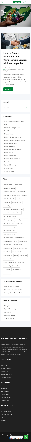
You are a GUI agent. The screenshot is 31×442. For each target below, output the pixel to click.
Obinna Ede (8, 67)
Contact (3, 420)
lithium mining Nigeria (9, 223)
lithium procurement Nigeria (10, 227)
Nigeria (16, 255)
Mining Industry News (10, 143)
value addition (7, 273)
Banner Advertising (9, 315)
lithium (19, 213)
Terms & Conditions (6, 414)
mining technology (8, 255)
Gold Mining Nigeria (17, 202)
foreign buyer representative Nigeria (12, 195)
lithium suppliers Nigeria (9, 230)
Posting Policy (5, 394)
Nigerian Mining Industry (9, 266)
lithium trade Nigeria (8, 237)
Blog (7, 69)
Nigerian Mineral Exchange (12, 159)
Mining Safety (8, 152)
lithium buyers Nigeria (9, 220)
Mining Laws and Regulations (13, 149)
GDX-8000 (24, 195)
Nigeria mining (23, 255)
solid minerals (7, 269)
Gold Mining (7, 131)
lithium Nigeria (19, 223)
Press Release (8, 162)
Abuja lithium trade (8, 184)
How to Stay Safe (6, 411)
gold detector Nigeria (21, 198)
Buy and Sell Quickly (10, 309)
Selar (18, 266)
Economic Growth (21, 191)
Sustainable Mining (10, 165)
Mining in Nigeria (7, 244)
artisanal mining (18, 184)
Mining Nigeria (7, 251)
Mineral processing (19, 237)
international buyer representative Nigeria (13, 209)
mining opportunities (17, 251)
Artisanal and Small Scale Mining (14, 121)
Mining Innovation (18, 244)
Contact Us (4, 388)
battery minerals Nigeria (9, 188)
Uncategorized (8, 168)
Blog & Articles (5, 391)
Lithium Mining (8, 134)
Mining (15, 241)
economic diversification (9, 191)
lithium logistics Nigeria (21, 220)
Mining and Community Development (15, 140)
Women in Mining (9, 171)
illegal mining (7, 205)
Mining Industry (23, 241)
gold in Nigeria (7, 202)
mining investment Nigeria (20, 248)
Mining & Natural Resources (16, 69)
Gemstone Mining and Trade (12, 128)
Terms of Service (6, 397)
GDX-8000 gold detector (9, 198)
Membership (7, 312)
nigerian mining (21, 262)
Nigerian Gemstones (8, 258)
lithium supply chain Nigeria (10, 234)
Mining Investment (8, 71)
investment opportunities (9, 213)
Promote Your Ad (9, 318)
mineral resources (8, 241)
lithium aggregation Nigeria (10, 216)
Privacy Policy (5, 400)
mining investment (8, 248)
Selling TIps (7, 306)
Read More (8, 89)
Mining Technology (10, 156)
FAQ (2, 417)
